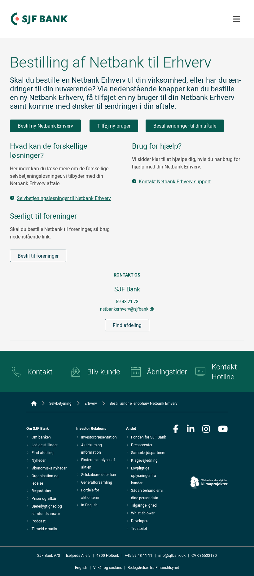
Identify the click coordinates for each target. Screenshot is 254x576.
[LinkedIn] (191, 429)
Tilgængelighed (144, 505)
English (81, 567)
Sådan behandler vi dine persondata (147, 494)
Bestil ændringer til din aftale (184, 125)
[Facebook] (176, 429)
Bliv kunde (103, 372)
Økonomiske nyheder (49, 467)
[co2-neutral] (209, 464)
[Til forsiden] (39, 25)
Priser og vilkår (44, 498)
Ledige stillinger (45, 444)
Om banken (41, 436)
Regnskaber (41, 490)
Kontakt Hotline (224, 372)
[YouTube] (223, 429)
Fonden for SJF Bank (148, 436)
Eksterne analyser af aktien (98, 463)
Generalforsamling (96, 482)
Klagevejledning (144, 460)
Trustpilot (139, 528)
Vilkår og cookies (107, 567)
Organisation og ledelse (45, 479)
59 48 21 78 (127, 301)
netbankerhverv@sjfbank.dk (127, 309)
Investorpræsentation (99, 436)
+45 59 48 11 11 (138, 555)
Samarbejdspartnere (148, 452)
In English (89, 504)
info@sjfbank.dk (172, 555)
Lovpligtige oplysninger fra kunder (143, 475)
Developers (140, 520)
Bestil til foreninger (38, 255)
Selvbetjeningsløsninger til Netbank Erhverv (64, 198)
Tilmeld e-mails (44, 528)
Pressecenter (141, 444)
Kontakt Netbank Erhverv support (175, 181)
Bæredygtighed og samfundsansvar (47, 510)
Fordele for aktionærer (90, 493)
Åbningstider (166, 372)
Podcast (39, 520)
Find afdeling (127, 325)
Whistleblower (143, 512)
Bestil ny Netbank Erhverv (45, 125)
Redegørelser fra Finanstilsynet (153, 567)
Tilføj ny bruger (113, 125)
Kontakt (40, 372)
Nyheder (39, 460)
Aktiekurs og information (91, 448)
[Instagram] (206, 429)
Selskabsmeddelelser (98, 474)
